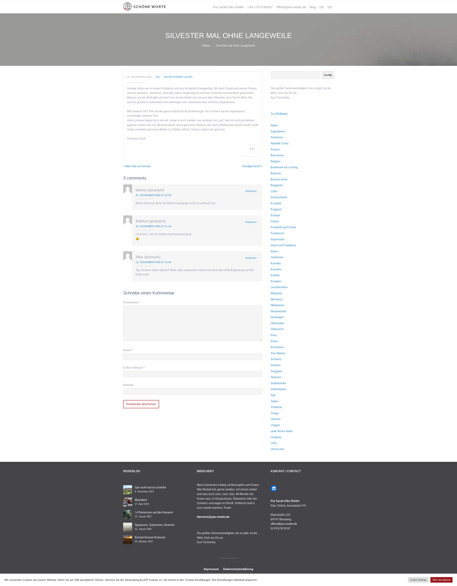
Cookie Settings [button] (418, 580)
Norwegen (277, 317)
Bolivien (276, 173)
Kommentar (131, 302)
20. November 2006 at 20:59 (153, 195)
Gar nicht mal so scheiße (150, 487)
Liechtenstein (279, 287)
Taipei (274, 401)
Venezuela (277, 449)
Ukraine (276, 419)
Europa (275, 215)
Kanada (276, 263)
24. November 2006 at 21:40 (153, 262)
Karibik (275, 275)
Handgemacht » (252, 166)
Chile (274, 191)
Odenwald (277, 323)
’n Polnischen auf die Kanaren (154, 512)
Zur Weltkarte (279, 113)
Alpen (274, 125)
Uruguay (276, 437)
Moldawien (278, 305)
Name (128, 350)
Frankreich (277, 233)
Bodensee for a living (284, 167)
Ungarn (275, 425)
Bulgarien (277, 185)
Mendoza (276, 299)
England (276, 209)
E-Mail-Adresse (134, 367)
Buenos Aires (279, 179)
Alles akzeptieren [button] (441, 580)
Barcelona (277, 155)
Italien (274, 251)
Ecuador (276, 203)
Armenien (277, 137)
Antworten (251, 191)
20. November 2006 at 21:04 (153, 226)
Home (206, 45)
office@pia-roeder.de (291, 7)
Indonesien (278, 239)
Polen (274, 341)
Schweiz (276, 359)
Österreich (277, 329)
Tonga (274, 413)
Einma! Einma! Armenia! (150, 537)
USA (274, 443)
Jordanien (277, 257)
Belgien (275, 161)
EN (330, 7)
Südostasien (279, 389)
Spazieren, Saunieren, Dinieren (155, 524)
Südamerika (278, 383)
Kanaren (276, 269)
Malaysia (276, 293)
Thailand (276, 407)
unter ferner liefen (178, 76)
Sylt (273, 395)
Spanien (276, 377)
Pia (158, 76)
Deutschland (279, 197)
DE (322, 7)
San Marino (278, 353)
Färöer (275, 221)
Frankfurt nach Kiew (283, 227)
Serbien (276, 365)
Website (128, 385)
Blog (313, 7)
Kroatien (276, 281)
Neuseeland (278, 311)
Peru (274, 335)
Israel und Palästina (283, 245)
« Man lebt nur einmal (136, 166)
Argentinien (278, 131)
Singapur (276, 371)
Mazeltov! (141, 499)
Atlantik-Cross (279, 143)
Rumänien (277, 347)
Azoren (275, 149)
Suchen (328, 75)
